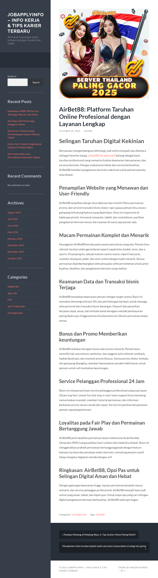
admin (88, 131)
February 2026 (15, 238)
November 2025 (16, 251)
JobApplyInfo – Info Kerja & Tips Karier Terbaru (26, 23)
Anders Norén (138, 567)
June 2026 (13, 225)
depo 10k (12, 293)
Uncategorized (15, 312)
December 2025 (16, 245)
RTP (10, 299)
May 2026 (13, 232)
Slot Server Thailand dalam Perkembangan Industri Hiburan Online (24, 134)
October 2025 (15, 258)
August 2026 (14, 212)
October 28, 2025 (69, 131)
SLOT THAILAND (16, 306)
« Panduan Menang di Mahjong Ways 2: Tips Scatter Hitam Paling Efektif (98, 534)
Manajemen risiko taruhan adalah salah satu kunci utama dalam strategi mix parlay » (104, 547)
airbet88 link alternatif (101, 155)
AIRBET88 (13, 286)
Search (12, 76)
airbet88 (100, 514)
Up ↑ (123, 571)
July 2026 (13, 219)
